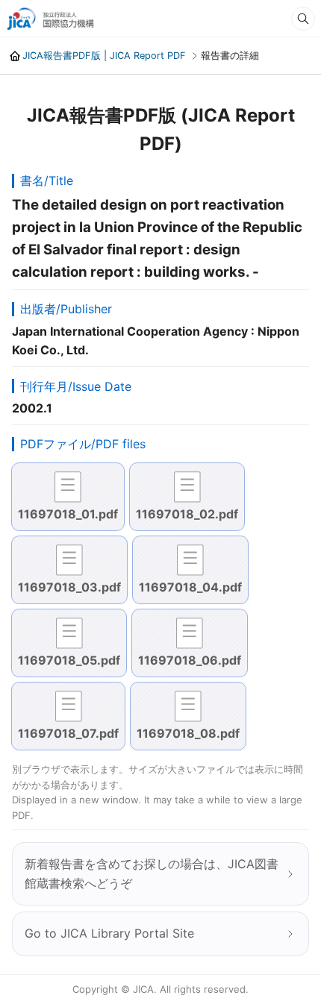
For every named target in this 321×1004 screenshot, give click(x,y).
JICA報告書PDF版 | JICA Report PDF (104, 55)
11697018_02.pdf (187, 513)
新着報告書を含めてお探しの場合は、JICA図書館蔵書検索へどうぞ (151, 873)
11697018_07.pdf (68, 733)
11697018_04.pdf (190, 587)
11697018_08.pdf (188, 733)
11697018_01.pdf (68, 513)
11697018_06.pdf (189, 660)
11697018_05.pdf (69, 660)
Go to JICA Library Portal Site (109, 933)
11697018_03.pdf (69, 587)
